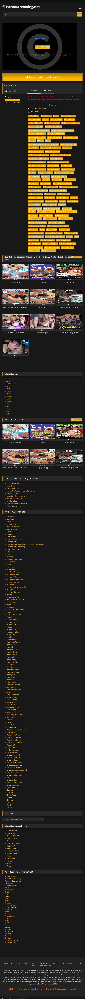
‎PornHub (47, 180)
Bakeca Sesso (12, 529)
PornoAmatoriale (13, 670)
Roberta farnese (12, 853)
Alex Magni (11, 517)
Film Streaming (57, 158)
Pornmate (8, 936)
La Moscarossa (12, 619)
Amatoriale (11, 519)
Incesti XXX (11, 612)
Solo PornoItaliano (13, 710)
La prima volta (12, 831)
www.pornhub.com (13, 772)
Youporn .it (11, 808)
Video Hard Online (47, 215)
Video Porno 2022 (62, 215)
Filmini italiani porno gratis (16, 587)
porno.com (10, 665)
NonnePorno (11, 640)
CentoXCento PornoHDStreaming (64, 130)
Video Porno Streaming (57, 222)
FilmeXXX (10, 584)
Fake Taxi (10, 567)
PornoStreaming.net (22, 6)
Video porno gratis (36, 219)
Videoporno (11, 747)
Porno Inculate (12, 655)
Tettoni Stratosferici (14, 506)
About (35, 91)
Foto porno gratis (13, 597)
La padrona (11, 486)
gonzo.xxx (10, 607)
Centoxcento (11, 833)
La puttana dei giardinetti (16, 496)
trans (8, 841)
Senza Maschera (68, 247)
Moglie (9, 637)
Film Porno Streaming (15, 579)
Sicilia (9, 863)
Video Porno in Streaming (38, 222)
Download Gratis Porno (69, 144)
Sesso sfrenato (35, 204)
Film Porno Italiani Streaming (61, 155)
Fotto (8, 379)
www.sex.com (12, 777)
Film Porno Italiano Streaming (40, 158)
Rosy (8, 404)
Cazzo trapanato (13, 488)
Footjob (9, 594)
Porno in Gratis (70, 180)
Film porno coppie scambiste (39, 155)
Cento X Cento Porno (36, 233)
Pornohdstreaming (11, 907)
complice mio (11, 384)
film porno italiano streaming (55, 236)
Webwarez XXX (12, 752)
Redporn (7, 892)
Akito (8, 381)
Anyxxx (7, 923)
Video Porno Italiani (14, 737)
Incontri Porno (67, 165)
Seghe (63, 201)
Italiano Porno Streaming (38, 169)
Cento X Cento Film (37, 123)
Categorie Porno (35, 119)
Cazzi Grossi (11, 537)
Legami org (11, 622)
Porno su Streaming (37, 194)
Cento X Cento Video (53, 123)
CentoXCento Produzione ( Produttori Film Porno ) (25, 544)
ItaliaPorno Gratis (69, 169)
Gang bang (11, 604)
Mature (9, 627)
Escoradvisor (11, 562)
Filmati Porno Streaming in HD (59, 162)
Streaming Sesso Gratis (52, 208)
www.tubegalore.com (14, 782)
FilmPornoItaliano (13, 592)
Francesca (10, 861)
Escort (9, 564)
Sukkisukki (8, 909)
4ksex (7, 912)
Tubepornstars (10, 916)
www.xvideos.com (13, 787)
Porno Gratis (58, 180)
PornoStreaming (65, 194)
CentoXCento (35, 116)
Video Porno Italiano (14, 740)
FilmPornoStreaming (11, 940)
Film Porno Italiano (11, 905)
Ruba (9, 396)
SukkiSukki (67, 208)
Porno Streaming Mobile (59, 190)
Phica (6, 894)
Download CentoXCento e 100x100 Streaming (44, 144)
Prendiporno (11, 682)
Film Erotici (68, 148)
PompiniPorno (35, 176)
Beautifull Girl (53, 229)
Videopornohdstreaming (13, 881)
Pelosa (9, 866)
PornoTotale (50, 197)
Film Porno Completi (53, 151)
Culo (49, 141)
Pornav (7, 901)
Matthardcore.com (13, 624)
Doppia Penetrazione (36, 236)
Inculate (9, 617)
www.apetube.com (13, 757)
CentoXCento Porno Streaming (40, 130)
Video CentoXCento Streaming (67, 212)
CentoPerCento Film (14, 539)
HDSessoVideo (54, 165)
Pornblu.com (9, 931)
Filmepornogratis (13, 582)
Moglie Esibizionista (46, 173)
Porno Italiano (46, 183)
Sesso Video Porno (50, 204)
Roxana (9, 856)
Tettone (33, 212)
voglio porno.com (13, 750)
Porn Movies (34, 240)
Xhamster (10, 790)
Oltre (8, 414)
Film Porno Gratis (13, 574)
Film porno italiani (13, 577)
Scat (8, 406)
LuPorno (33, 173)
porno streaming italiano (68, 243)
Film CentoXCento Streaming (51, 148)
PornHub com (12, 650)
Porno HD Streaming (48, 240)
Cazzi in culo (70, 119)
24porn (7, 898)
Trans (9, 722)
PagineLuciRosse (13, 642)
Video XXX (11, 745)
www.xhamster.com (14, 785)
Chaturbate (8, 929)
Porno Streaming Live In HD (39, 190)
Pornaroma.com (10, 876)
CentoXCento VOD (71, 137)
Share (48, 91)
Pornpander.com (10, 942)
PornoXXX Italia (63, 197)
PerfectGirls (11, 645)
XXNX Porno (11, 795)
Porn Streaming (35, 180)
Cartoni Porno (12, 534)
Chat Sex (10, 552)
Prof (8, 389)
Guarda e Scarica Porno (38, 165)
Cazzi (46, 119)
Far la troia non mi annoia (16, 498)
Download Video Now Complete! (44, 77)
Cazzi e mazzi (65, 229)
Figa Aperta (11, 569)
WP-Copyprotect (22, 998)
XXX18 (9, 797)
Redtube (75, 197)
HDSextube (8, 938)
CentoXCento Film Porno (71, 123)
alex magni (11, 858)
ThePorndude (9, 883)
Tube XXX (10, 725)
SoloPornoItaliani (36, 208)
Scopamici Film (52, 201)
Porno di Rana (12, 652)
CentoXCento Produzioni (38, 133)
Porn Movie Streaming (60, 176)
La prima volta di (13, 851)
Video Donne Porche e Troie (17, 730)
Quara (9, 399)
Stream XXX (11, 712)
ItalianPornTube (55, 169)
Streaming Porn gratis (15, 715)
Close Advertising (42, 47)
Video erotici (11, 732)
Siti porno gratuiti (13, 707)
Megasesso (11, 634)
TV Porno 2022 (34, 251)
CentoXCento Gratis (37, 126)
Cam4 (9, 532)
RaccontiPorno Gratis (14, 690)
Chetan (14, 998)
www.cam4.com (12, 760)
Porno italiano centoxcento (63, 183)
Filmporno (10, 589)
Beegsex (8, 914)
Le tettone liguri (12, 501)
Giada (9, 401)
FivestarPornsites (11, 885)
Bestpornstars (10, 890)
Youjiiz (9, 805)
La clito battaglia (13, 483)
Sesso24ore (11, 702)
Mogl (8, 386)
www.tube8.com (12, 780)
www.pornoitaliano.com (15, 775)
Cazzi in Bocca (57, 119)
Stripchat (8, 927)
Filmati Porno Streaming (38, 162)
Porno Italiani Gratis (64, 240)
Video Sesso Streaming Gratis (59, 226)
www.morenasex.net (14, 767)
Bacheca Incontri (13, 527)
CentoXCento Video (56, 137)
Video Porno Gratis (49, 251)
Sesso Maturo (12, 700)
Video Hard (34, 215)
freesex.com (11, 602)
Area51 (7, 887)
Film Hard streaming (37, 151)
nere (8, 409)
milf (78, 236)
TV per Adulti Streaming (47, 212)
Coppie (41, 141)
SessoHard (11, 705)
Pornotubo (10, 680)
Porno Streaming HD (51, 187)
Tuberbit (7, 918)
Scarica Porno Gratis (37, 201)
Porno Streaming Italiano (69, 187)
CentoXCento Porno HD (54, 126)
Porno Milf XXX (12, 662)
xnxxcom (10, 792)
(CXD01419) (34, 229)
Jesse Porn (8, 903)
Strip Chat (10, 717)
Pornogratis (11, 675)
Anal (43, 229)
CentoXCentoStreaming (13, 879)
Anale (57, 116)
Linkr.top (7, 896)
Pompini (10, 647)
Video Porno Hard (51, 219)
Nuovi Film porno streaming (65, 173)
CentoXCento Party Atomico (17, 503)
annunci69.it (11, 524)
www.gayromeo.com (14, 762)
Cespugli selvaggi (13, 493)
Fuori (8, 411)
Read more (53, 105)
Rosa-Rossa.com (13, 695)
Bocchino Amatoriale (69, 116)
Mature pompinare (13, 632)
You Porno (10, 803)
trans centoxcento (13, 836)
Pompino (46, 176)
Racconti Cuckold (13, 685)
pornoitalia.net (51, 194)
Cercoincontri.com (13, 549)
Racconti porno (12, 687)
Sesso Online (74, 201)
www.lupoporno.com (14, 765)
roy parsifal (11, 846)
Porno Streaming (36, 187)
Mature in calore (12, 629)
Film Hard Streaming (14, 572)
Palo (8, 394)
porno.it (9, 667)
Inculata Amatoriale (14, 614)
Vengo (9, 391)
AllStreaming (47, 116)
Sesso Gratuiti (12, 697)
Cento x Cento (12, 838)
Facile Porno (34, 148)
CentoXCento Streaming (57, 133)
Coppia (33, 141)
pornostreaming (40, 108)
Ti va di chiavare (13, 843)
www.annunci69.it (13, 755)
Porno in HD (34, 183)
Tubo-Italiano (11, 727)
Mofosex (8, 934)
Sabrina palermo (13, 848)
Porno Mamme (12, 660)
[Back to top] (78, 993)
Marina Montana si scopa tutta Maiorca (21, 491)
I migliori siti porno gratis (15, 609)
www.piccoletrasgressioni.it (17, 770)
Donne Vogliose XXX (14, 559)
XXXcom (10, 800)
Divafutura (10, 557)
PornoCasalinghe (13, 672)
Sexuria (62, 204)
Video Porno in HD (66, 219)
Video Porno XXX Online (38, 226)
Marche (70, 236)
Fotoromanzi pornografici (16, 599)
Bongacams (9, 925)
